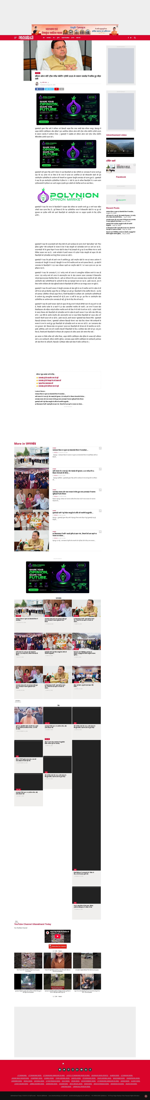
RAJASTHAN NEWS (131, 1083)
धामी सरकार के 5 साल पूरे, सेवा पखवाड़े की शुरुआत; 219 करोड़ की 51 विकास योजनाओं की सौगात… (60, 396)
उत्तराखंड (49, 37)
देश (54, 37)
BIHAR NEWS (88, 1083)
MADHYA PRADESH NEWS (101, 1083)
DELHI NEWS (65, 1081)
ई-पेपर (72, 37)
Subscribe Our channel (59, 946)
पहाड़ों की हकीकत (65, 37)
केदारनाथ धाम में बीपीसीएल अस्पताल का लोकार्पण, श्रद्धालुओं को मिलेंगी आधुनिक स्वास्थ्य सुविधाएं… (120, 232)
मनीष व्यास (44, 82)
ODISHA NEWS (125, 1081)
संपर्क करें (78, 37)
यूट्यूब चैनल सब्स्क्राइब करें (46, 383)
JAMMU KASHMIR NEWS (37, 1083)
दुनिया (58, 37)
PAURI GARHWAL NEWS (104, 1078)
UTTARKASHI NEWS (126, 1075)
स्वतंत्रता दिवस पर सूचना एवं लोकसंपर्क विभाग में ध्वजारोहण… (50, 394)
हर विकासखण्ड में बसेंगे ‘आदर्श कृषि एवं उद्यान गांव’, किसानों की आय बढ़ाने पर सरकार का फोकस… (59, 404)
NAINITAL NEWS (76, 1078)
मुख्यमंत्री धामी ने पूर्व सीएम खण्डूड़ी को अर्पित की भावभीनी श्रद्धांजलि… (52, 401)
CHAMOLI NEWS (49, 1078)
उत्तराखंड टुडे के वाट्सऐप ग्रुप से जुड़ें (48, 377)
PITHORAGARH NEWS (89, 1078)
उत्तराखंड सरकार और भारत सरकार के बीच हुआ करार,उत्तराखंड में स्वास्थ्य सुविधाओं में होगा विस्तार (59, 399)
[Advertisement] (75, 12)
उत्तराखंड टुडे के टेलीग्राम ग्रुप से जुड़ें (49, 386)
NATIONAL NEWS (39, 1081)
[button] (60, 951)
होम (44, 37)
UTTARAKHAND (22, 1075)
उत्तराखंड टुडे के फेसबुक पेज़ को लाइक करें (50, 380)
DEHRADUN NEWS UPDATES (99, 1075)
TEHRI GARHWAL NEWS (62, 1078)
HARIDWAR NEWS (16, 1081)
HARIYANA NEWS (66, 1086)
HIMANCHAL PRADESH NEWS (81, 1086)
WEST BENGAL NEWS (76, 1083)
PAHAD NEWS (75, 1081)
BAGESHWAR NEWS (119, 1078)
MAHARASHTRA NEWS (117, 1083)
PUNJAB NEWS (63, 1083)
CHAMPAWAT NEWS (36, 1078)
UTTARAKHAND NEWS (34, 1075)
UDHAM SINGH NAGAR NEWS (20, 1078)
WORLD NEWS (28, 1081)
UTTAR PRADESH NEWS (53, 1081)
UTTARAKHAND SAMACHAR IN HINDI (54, 1075)
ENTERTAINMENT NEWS (88, 1081)
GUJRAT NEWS (135, 1081)
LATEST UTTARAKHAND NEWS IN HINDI (78, 1075)
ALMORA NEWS (114, 1075)
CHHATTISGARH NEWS (21, 1083)
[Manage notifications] (146, 1096)
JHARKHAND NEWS (51, 1083)
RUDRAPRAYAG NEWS (133, 1078)
